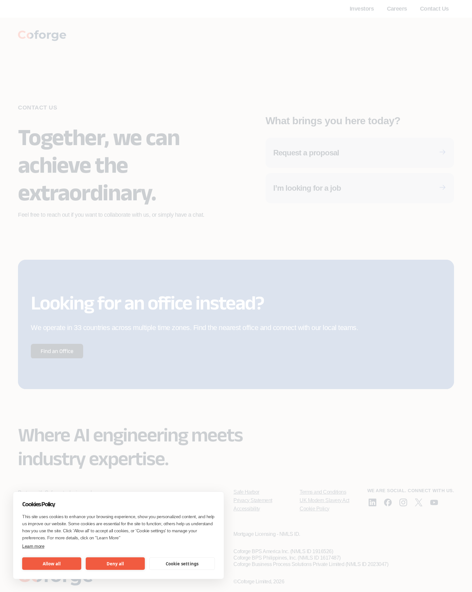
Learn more (33, 546)
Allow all (52, 564)
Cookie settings (182, 564)
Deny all (115, 564)
